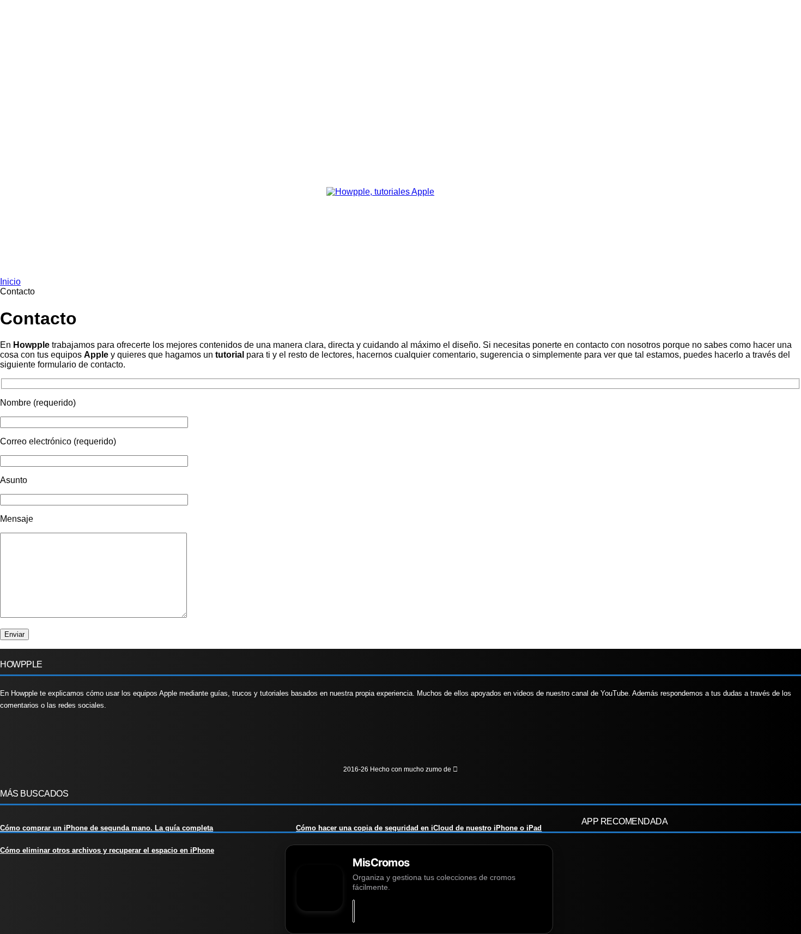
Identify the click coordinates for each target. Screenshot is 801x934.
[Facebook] (13, 741)
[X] (78, 741)
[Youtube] (110, 741)
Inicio (10, 281)
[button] (67, 277)
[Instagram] (45, 741)
